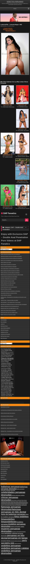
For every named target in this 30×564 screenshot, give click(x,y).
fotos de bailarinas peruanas (13, 514)
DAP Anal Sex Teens (5, 336)
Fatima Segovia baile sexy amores (8, 413)
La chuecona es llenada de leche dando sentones (11, 410)
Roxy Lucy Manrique (5, 391)
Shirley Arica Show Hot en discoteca (8, 310)
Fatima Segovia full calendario (7, 422)
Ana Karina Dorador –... (22, 206)
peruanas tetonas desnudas (16, 540)
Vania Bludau (9, 395)
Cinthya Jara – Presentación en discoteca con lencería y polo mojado (13, 298)
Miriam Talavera (5, 384)
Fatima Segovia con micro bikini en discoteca (10, 272)
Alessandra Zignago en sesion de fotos (9, 293)
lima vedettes (21, 516)
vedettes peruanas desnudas (11, 552)
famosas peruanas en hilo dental (13, 510)
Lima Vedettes (4, 320)
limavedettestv (9, 521)
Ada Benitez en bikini (5, 407)
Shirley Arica (8, 392)
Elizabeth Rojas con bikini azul (7, 284)
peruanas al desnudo (16, 531)
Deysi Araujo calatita (17, 501)
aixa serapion (26, 130)
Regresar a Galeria (8, 29)
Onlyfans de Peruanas (5, 334)
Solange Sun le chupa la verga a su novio (9, 434)
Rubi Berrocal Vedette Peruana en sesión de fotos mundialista (14, 304)
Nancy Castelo (4, 387)
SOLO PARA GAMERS (5, 328)
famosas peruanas (22, 505)
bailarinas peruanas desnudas (22, 157)
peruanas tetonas (5, 540)
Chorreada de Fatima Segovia (7, 416)
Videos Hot (5, 405)
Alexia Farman (6, 106)
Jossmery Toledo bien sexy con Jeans (9, 278)
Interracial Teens (4, 326)
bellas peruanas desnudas (22, 183)
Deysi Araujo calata (9, 501)
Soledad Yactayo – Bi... (22, 154)
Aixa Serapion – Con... (22, 128)
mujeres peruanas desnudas (10, 530)
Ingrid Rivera (4, 368)
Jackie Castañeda (6, 371)
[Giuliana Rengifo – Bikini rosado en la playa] (8, 143)
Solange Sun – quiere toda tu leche (8, 428)
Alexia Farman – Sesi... (7, 104)
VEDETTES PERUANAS (15, 1)
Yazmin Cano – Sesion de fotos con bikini (9, 300)
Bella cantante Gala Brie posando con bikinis (10, 270)
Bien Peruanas (4, 338)
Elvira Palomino (6, 364)
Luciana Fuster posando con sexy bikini (9, 276)
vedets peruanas (17, 543)
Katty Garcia (10, 374)
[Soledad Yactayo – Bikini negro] (22, 143)
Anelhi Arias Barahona (6, 351)
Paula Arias (5, 388)
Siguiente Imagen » (11, 30)
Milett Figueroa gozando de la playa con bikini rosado (12, 274)
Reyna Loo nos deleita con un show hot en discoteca (12, 260)
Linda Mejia (11, 379)
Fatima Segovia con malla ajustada (8, 282)
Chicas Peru (3, 475)
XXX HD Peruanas (4, 330)
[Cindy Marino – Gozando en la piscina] (22, 169)
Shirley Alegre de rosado (6, 262)
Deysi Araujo (7, 358)
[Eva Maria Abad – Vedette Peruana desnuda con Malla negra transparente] (22, 94)
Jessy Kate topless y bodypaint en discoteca (10, 268)
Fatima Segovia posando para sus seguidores (10, 254)
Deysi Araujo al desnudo (16, 500)
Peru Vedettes (4, 322)
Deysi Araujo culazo (9, 502)
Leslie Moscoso (6, 377)
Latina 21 (3, 324)
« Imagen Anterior (7, 28)
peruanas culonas (11, 533)
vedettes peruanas (11, 545)
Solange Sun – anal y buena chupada (9, 425)
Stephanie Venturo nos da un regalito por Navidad (11, 256)
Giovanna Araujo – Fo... (8, 206)
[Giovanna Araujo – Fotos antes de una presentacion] (8, 195)
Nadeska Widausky (8, 386)
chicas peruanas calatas (18, 495)
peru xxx (9, 543)
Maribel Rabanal (5, 380)
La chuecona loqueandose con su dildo (9, 419)
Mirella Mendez (8, 383)
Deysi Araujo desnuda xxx (10, 503)
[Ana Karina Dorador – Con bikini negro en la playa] (22, 195)
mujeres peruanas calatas (17, 526)
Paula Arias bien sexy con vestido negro (9, 312)
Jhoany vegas (9, 373)
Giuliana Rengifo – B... (7, 154)
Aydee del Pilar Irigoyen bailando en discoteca (10, 291)
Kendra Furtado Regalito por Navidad (8, 266)
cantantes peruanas (8, 156)
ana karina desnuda (21, 208)
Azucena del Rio (10, 352)
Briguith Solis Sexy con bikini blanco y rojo (9, 308)
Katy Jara (9, 375)
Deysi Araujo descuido (18, 502)
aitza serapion (20, 130)
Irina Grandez (6, 369)
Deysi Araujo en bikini (20, 503)
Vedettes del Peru (4, 332)
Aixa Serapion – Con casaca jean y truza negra (10, 302)
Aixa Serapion (4, 349)
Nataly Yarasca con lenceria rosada (8, 314)
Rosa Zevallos (8, 389)
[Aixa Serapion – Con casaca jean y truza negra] (22, 118)
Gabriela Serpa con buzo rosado (7, 280)
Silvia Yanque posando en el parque (8, 264)
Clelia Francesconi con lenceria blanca (9, 287)
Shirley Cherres (6, 394)
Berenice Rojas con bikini (6, 289)
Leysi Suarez (4, 379)
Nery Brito (9, 387)
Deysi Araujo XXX (13, 505)
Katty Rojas (3, 375)
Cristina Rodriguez (7, 355)
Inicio (15, 8)
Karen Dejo (4, 374)
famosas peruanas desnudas (11, 508)
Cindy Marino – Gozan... (22, 180)
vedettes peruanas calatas (15, 548)
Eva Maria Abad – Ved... (22, 104)
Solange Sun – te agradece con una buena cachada (12, 431)
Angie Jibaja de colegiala (6, 295)
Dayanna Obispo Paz (6, 356)
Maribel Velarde (5, 382)
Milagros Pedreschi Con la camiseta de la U (10, 306)
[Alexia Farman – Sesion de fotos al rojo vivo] (8, 94)
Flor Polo (8, 366)
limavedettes (8, 519)
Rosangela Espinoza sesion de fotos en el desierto (11, 258)
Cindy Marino (5, 353)
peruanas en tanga (17, 538)
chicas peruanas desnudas (9, 498)
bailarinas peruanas (21, 156)
